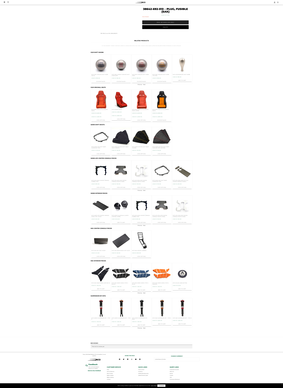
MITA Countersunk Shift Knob (181, 74)
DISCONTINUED (100, 81)
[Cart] (277, 2)
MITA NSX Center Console (139, 250)
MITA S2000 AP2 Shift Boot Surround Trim (98, 147)
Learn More (154, 385)
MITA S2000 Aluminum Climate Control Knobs (120, 216)
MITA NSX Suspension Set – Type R (182, 318)
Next (144, 84)
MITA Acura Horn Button (180, 282)
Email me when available (165, 22)
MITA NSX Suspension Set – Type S (161, 318)
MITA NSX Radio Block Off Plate (121, 250)
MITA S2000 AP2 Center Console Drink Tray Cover (100, 216)
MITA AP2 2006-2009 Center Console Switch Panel (139, 181)
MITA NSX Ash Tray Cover (98, 250)
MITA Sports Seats (117, 109)
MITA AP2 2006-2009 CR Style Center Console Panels (180, 181)
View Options (101, 120)
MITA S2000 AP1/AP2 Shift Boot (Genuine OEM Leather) (160, 147)
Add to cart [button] (182, 80)
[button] (119, 359)
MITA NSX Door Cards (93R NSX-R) (100, 282)
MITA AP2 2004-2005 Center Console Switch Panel (119, 181)
